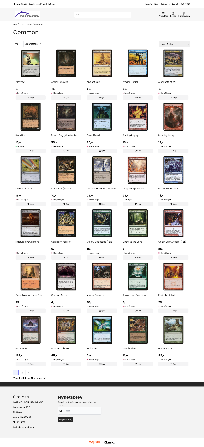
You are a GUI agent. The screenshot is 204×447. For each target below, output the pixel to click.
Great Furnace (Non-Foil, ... (30, 295)
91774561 (21, 422)
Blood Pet (21, 135)
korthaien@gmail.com (23, 427)
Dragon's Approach (133, 188)
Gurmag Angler (59, 295)
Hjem (156, 4)
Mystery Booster (26, 24)
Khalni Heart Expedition (135, 295)
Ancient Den (93, 82)
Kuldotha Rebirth (167, 295)
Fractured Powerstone (27, 241)
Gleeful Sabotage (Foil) (99, 241)
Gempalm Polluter (60, 241)
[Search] (129, 14)
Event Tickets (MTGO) (181, 4)
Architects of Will (167, 82)
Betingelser (165, 4)
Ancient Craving (59, 82)
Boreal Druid (93, 135)
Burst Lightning (166, 135)
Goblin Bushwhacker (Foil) (172, 241)
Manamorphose (60, 348)
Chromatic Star (24, 188)
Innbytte (148, 4)
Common (38, 24)
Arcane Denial (130, 82)
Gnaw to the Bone (132, 241)
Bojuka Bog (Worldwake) (64, 135)
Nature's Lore (165, 348)
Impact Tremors (95, 295)
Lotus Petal (21, 348)
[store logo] (27, 15)
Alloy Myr (20, 82)
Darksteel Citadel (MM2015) (101, 188)
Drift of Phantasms (168, 188)
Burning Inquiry (130, 135)
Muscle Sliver (129, 348)
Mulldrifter (92, 348)
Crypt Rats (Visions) (61, 188)
